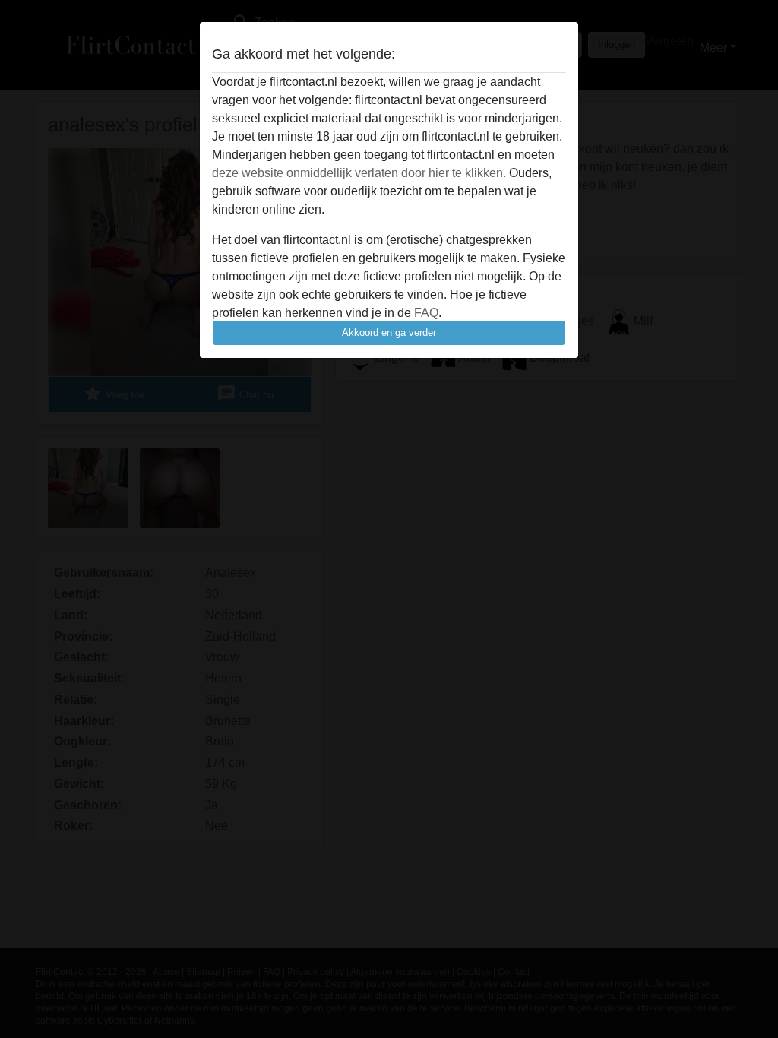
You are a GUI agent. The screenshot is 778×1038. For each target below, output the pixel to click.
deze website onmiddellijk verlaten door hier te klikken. (359, 172)
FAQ (426, 312)
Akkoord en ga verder (389, 332)
